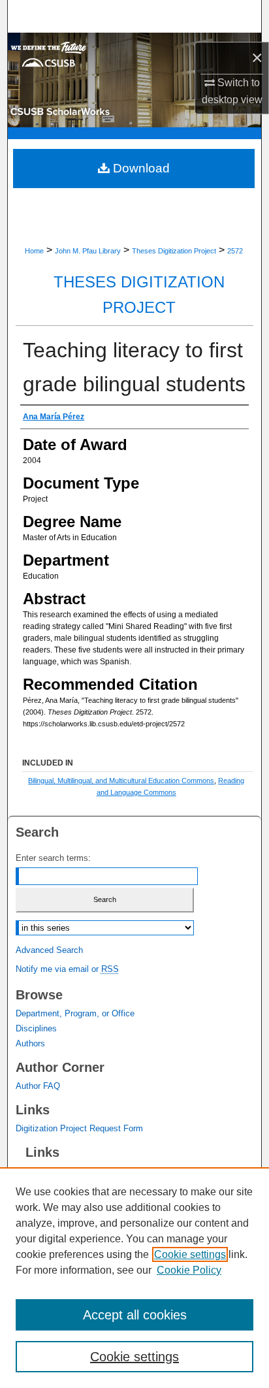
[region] (134, 1277)
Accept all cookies (135, 1315)
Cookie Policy (189, 1270)
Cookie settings (190, 1254)
